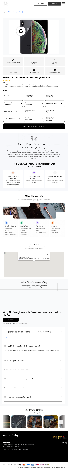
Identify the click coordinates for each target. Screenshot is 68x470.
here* (25, 323)
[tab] (8, 338)
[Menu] (63, 3)
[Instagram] (66, 443)
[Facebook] (63, 443)
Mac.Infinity (11, 435)
